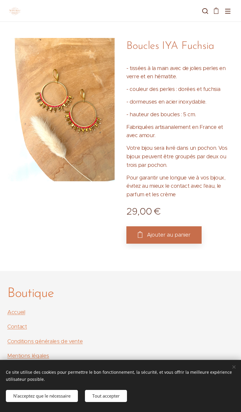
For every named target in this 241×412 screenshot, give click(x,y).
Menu (228, 11)
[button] (204, 11)
